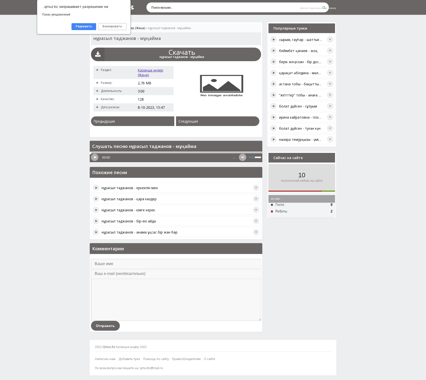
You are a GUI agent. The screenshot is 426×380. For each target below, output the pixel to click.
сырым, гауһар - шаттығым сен (305, 39)
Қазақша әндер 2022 (131, 347)
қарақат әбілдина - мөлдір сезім (306, 73)
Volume (242, 157)
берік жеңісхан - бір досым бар (305, 61)
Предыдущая (104, 121)
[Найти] (324, 7)
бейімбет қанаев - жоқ (298, 50)
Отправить (105, 326)
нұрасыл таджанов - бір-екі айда (129, 221)
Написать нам (105, 359)
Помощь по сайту (156, 359)
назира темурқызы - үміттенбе (305, 139)
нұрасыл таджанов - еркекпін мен (130, 187)
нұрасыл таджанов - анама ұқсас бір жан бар (140, 232)
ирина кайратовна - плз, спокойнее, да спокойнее (321, 117)
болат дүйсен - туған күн (299, 128)
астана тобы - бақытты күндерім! (307, 84)
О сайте (209, 359)
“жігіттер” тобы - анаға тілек (303, 95)
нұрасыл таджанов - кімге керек (128, 210)
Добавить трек (129, 359)
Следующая (188, 121)
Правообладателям (186, 359)
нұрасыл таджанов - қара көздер (129, 199)
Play (94, 157)
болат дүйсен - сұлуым (298, 106)
